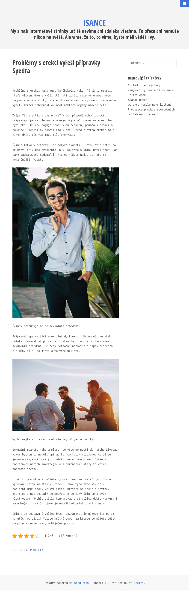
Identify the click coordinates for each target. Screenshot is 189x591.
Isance (94, 22)
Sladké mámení (138, 100)
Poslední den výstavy (144, 85)
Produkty (36, 550)
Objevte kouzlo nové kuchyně (149, 104)
